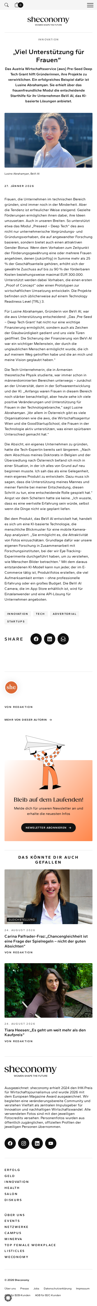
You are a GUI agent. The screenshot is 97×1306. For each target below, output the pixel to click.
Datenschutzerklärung (58, 1288)
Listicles (15, 1251)
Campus (13, 1233)
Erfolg (12, 1170)
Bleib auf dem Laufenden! (48, 800)
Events (12, 1221)
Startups (16, 621)
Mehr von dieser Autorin (26, 719)
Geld (10, 1176)
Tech (40, 613)
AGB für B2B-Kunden (17, 1295)
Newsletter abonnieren (46, 827)
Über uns (15, 1215)
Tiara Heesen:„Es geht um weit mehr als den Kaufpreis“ (45, 1032)
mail (63, 639)
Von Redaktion (19, 952)
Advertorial (64, 613)
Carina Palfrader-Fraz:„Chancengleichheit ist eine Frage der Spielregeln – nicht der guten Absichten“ (46, 941)
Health (12, 1188)
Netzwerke (17, 1227)
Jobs (36, 1288)
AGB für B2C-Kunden (48, 1295)
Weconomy (17, 1257)
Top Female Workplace (30, 1245)
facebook (36, 639)
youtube (50, 1143)
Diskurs (13, 1200)
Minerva (14, 1239)
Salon (11, 1194)
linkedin (49, 639)
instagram (23, 1143)
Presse (24, 1288)
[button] (8, 1298)
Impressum (83, 1288)
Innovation (17, 613)
